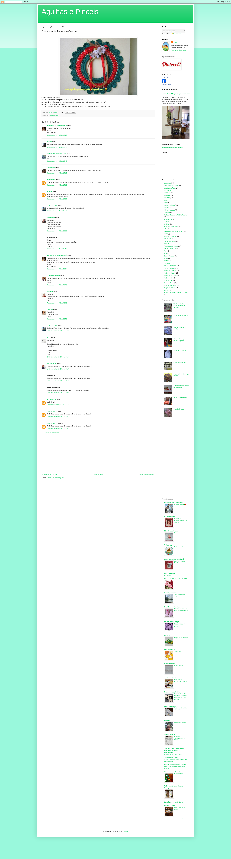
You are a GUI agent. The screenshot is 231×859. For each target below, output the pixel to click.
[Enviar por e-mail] (66, 112)
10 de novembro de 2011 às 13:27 (58, 369)
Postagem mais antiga (146, 474)
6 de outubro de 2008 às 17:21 (57, 185)
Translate (178, 34)
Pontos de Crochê (169, 273)
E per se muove (169, 517)
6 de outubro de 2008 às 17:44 (57, 211)
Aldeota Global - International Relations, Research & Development (174, 750)
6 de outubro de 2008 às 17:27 (57, 199)
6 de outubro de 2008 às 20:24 (57, 269)
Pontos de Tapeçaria (170, 275)
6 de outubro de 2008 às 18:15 (57, 231)
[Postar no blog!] (68, 112)
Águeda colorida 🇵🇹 (180, 504)
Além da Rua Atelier (171, 758)
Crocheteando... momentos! (173, 502)
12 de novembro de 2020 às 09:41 (58, 429)
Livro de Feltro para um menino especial (181, 339)
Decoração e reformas (171, 226)
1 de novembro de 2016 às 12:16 (58, 405)
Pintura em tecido (169, 268)
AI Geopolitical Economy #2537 (173, 754)
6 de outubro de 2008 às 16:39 (57, 135)
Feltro (165, 229)
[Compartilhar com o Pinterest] (75, 112)
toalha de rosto (178, 665)
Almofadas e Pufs (169, 188)
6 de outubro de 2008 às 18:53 (57, 249)
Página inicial (98, 474)
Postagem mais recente (50, 474)
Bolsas (166, 207)
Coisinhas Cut (168, 219)
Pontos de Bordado (170, 271)
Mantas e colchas (169, 241)
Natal (165, 253)
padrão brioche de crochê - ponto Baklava (179, 624)
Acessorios (167, 183)
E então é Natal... (179, 773)
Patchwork (167, 263)
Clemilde (50, 309)
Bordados (167, 212)
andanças (167, 193)
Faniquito (50, 291)
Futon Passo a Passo (180, 397)
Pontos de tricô (168, 278)
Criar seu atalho (166, 84)
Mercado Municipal (170, 248)
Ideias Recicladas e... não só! (174, 559)
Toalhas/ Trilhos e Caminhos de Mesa (176, 293)
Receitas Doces (169, 283)
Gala (175, 533)
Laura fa (167, 635)
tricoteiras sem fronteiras (173, 772)
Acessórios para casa (171, 185)
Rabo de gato (168, 280)
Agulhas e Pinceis (70, 12)
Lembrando (167, 575)
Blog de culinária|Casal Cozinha (175, 765)
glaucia (49, 141)
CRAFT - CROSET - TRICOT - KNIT (176, 579)
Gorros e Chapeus (170, 236)
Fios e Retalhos (169, 573)
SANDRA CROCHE (170, 706)
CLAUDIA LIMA (52, 205)
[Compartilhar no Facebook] (73, 112)
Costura (166, 221)
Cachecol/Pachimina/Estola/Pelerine (176, 215)
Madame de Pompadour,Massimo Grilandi (180, 520)
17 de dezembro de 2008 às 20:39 (58, 331)
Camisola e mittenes (180, 722)
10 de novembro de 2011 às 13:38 (58, 393)
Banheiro (167, 195)
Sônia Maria (51, 217)
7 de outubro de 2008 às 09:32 (57, 303)
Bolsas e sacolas (169, 210)
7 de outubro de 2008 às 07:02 (57, 285)
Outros (166, 258)
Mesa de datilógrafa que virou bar (175, 94)
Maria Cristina (52, 399)
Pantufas (166, 261)
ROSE (49, 337)
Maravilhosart (51, 363)
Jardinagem (167, 239)
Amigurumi (167, 190)
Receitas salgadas (170, 285)
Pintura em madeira (170, 266)
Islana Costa (51, 179)
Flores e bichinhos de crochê (173, 231)
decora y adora (169, 805)
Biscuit (166, 203)
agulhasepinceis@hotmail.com (172, 147)
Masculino (167, 244)
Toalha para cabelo (179, 350)
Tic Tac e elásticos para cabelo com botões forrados (181, 305)
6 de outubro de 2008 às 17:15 (57, 173)
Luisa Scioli (51, 167)
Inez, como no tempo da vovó (57, 125)
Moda (165, 251)
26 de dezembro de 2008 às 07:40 (58, 357)
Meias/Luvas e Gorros (171, 246)
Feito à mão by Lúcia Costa (173, 802)
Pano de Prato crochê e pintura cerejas (181, 386)
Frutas (166, 234)
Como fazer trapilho (179, 362)
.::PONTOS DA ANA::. (171, 621)
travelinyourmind (170, 593)
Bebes (166, 200)
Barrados (167, 198)
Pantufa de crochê (179, 409)
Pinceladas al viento (171, 531)
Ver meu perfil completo (178, 50)
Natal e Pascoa (54, 115)
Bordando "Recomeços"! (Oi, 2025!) (179, 738)
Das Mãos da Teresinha (172, 607)
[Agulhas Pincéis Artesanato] (164, 82)
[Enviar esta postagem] (62, 112)
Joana (175, 42)
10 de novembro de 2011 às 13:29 (58, 381)
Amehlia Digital (169, 734)
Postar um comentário (52, 433)
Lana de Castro (52, 411)
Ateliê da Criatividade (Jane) (56, 153)
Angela (49, 191)
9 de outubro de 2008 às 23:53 (57, 319)
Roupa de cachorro (170, 288)
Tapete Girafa (178, 651)
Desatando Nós (169, 664)
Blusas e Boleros (169, 205)
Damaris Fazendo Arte (172, 692)
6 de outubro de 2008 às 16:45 (57, 147)
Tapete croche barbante (181, 315)
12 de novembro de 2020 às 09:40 (58, 417)
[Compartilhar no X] (70, 112)
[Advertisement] (98, 454)
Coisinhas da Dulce (53, 275)
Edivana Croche (169, 649)
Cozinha (166, 224)
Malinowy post (178, 547)
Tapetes (166, 290)
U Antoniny (168, 545)
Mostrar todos (186, 819)
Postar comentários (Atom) (55, 478)
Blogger (125, 831)
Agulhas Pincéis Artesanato (170, 78)
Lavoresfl (167, 720)
